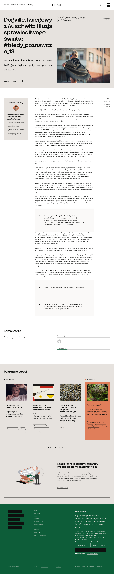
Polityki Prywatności (81, 539)
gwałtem (51, 187)
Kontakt (36, 529)
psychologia (67, 20)
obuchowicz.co (44, 566)
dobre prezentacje (39, 425)
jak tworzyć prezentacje (41, 428)
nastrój (90, 425)
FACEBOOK (107, 102)
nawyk (23, 428)
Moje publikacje (38, 521)
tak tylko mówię (12, 431)
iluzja (59, 20)
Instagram (85, 566)
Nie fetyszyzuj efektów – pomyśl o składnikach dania (42, 407)
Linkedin (91, 566)
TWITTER (107, 106)
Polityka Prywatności (40, 535)
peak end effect (101, 425)
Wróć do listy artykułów (57, 447)
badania (60, 17)
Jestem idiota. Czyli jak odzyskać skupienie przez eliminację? (68, 408)
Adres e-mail (94, 541)
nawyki (36, 431)
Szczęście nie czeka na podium (14, 406)
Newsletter (37, 532)
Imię (76, 541)
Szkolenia (36, 518)
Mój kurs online (38, 524)
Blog (35, 516)
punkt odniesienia (93, 428)
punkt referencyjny (94, 431)
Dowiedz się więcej (62, 487)
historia (81, 17)
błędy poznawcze (71, 17)
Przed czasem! (94, 405)
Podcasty (36, 527)
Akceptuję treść (87, 553)
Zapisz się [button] (91, 549)
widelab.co (58, 566)
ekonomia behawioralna (95, 422)
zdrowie (22, 431)
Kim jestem (37, 513)
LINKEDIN (107, 104)
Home (35, 510)
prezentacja (45, 431)
